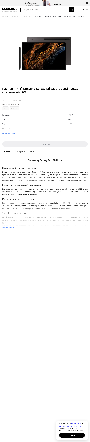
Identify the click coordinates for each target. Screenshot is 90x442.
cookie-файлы (76, 424)
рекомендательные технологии (70, 426)
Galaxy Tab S (27, 17)
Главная (5, 17)
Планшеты (15, 17)
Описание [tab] (7, 152)
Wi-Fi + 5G (14, 108)
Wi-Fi (5, 108)
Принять (72, 435)
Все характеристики (9, 133)
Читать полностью (8, 227)
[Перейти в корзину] (82, 9)
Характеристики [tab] (20, 152)
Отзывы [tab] (32, 152)
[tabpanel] (45, 192)
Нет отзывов (16, 100)
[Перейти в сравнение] (78, 9)
